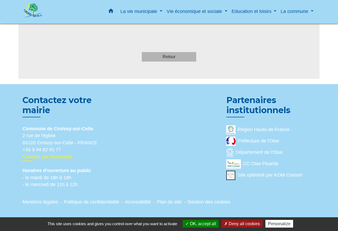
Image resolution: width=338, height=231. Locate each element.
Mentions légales (40, 202)
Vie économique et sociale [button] (195, 11)
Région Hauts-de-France (264, 129)
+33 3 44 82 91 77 (41, 149)
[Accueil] (55, 12)
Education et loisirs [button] (252, 11)
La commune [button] (295, 11)
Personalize (279, 223)
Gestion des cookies (208, 202)
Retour (169, 56)
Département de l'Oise (259, 152)
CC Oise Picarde (260, 163)
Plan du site (169, 202)
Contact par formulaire (47, 156)
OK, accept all (202, 223)
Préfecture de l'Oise (258, 141)
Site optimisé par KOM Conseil (269, 175)
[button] (111, 12)
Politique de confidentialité (91, 202)
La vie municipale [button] (139, 11)
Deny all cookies (244, 223)
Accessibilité (138, 202)
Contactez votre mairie (57, 105)
